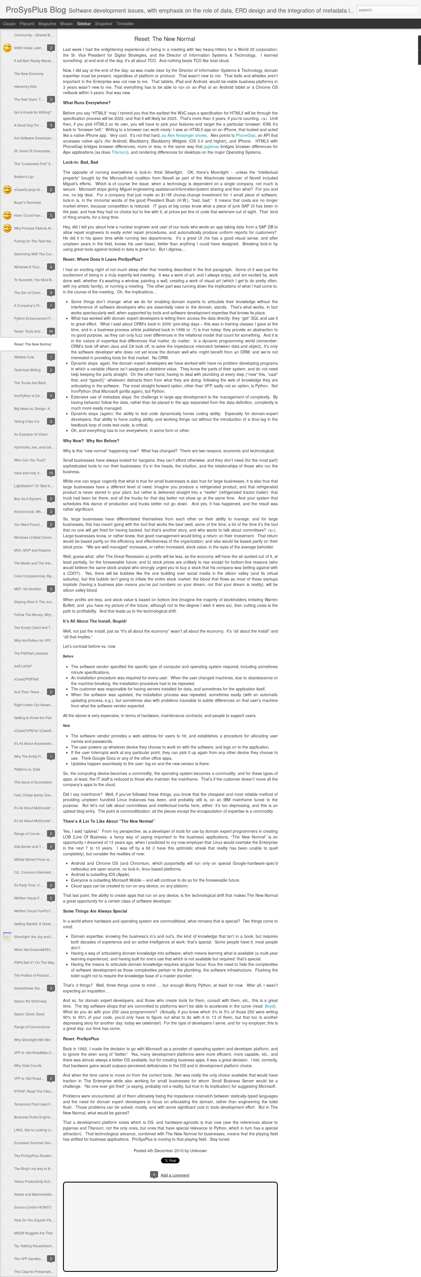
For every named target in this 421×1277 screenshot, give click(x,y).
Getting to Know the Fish (33, 717)
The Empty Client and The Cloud (39, 627)
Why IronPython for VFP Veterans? (41, 640)
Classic (9, 23)
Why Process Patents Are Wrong (39, 228)
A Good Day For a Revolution (37, 125)
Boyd (269, 1006)
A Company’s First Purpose (35, 305)
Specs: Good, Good (29, 1013)
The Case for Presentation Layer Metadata (47, 1271)
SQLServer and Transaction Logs (40, 846)
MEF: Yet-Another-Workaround (37, 588)
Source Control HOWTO (32, 1207)
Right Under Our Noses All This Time (42, 704)
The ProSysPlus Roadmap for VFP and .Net (48, 1155)
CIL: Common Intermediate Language (43, 872)
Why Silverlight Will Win (32, 1039)
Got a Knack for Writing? (33, 112)
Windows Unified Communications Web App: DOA (53, 537)
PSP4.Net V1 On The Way (34, 962)
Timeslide (125, 23)
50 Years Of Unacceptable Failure (40, 150)
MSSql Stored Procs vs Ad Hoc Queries (44, 859)
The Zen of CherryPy (30, 292)
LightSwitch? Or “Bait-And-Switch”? (41, 485)
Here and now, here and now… (38, 472)
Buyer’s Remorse (27, 202)
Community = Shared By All (35, 34)
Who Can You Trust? (30, 459)
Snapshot (103, 23)
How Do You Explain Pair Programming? (45, 1219)
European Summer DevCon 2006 (40, 1142)
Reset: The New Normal (32, 344)
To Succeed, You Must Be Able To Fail (43, 279)
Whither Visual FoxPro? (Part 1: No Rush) (46, 910)
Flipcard (27, 23)
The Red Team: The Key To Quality (41, 99)
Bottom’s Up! (24, 176)
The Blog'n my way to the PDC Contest (44, 1168)
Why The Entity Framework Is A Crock (43, 756)
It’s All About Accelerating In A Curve (42, 743)
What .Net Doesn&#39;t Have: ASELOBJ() (46, 949)
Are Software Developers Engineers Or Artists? (50, 137)
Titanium (119, 152)
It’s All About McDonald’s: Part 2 (39, 807)
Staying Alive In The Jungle (35, 601)
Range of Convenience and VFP (39, 833)
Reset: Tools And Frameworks (37, 331)
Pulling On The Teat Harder (35, 240)
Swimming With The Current (36, 253)
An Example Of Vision (31, 434)
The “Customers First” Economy (38, 163)
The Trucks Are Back (30, 382)
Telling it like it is (26, 421)
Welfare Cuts (24, 356)
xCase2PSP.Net (26, 678)
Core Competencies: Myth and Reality (43, 575)
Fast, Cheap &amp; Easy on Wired (40, 794)
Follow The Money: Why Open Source (43, 614)
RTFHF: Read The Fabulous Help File (43, 1091)
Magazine (47, 23)
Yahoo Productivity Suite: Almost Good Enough (50, 1181)
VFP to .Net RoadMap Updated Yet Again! (46, 1052)
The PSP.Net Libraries (31, 653)
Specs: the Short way (30, 1000)
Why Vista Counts (28, 1065)
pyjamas (211, 146)
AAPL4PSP (23, 666)
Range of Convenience (32, 1026)
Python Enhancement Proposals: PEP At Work (50, 318)
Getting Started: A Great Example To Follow (47, 923)
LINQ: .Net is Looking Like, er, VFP (40, 1129)
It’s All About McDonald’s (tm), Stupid (42, 820)
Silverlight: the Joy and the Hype (39, 936)
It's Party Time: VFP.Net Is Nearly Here (43, 885)
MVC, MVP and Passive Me (35, 550)
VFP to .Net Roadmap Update (37, 1078)
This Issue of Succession (33, 781)
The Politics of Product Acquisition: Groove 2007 (51, 975)
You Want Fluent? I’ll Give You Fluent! (43, 524)
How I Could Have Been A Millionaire (43, 215)
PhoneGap (245, 135)
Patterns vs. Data (27, 769)
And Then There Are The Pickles (39, 691)
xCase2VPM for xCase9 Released (40, 730)
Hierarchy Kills (25, 86)
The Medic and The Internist (35, 562)
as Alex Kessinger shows (184, 135)
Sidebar (84, 23)
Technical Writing (27, 369)
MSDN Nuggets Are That (33, 1232)
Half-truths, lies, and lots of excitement (43, 447)
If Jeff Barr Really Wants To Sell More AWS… (48, 60)
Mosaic (66, 23)
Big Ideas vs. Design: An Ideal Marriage (44, 408)
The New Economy (29, 73)
